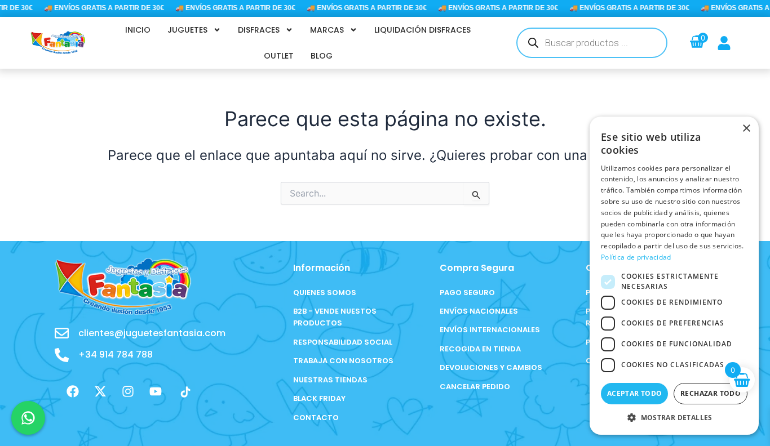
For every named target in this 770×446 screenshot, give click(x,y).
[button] (674, 417)
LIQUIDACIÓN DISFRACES (422, 29)
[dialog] (674, 276)
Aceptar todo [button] (634, 393)
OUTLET (279, 55)
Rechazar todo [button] (710, 393)
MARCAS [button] (327, 29)
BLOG (322, 55)
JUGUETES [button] (187, 29)
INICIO (138, 29)
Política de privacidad (636, 257)
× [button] (746, 128)
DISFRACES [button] (259, 29)
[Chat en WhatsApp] (28, 418)
